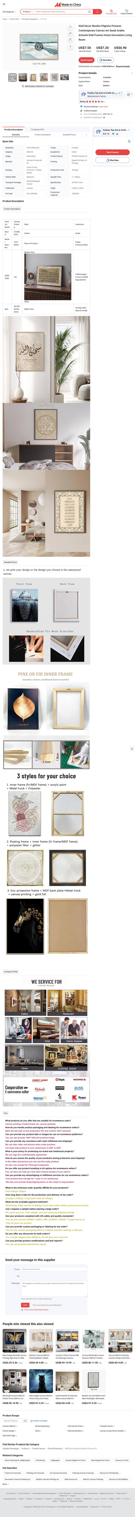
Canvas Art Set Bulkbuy (118, 1479)
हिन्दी (118, 1499)
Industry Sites (92, 1493)
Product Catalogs (39, 1420)
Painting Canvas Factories (83, 1473)
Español (29, 1499)
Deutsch (78, 1499)
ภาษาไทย (125, 1499)
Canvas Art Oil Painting (109, 1473)
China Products (24, 1493)
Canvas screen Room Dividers (112, 1431)
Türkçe (54, 1501)
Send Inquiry (87, 60)
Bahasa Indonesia (76, 1501)
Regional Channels (106, 1493)
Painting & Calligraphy (30, 19)
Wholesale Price (79, 1493)
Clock (37, 1431)
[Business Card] (129, 141)
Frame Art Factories (13, 1473)
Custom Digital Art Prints (75, 1460)
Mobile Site (63, 1496)
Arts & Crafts (14, 19)
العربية (97, 1499)
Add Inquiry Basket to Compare (39, 86)
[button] (81, 134)
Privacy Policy (107, 1507)
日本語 (111, 1499)
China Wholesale (65, 1493)
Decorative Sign (9, 1435)
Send (25, 1305)
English (21, 1499)
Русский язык (59, 1499)
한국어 (104, 1499)
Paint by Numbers (75, 1431)
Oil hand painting (42, 1426)
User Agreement (82, 1507)
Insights (73, 1496)
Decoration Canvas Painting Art (17, 1479)
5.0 (105, 134)
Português (38, 1499)
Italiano (69, 1499)
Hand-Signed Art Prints (100, 1460)
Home (5, 19)
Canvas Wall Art (9, 1426)
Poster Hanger (9, 1431)
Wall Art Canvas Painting (93, 1479)
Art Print (44, 19)
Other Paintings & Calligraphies (17, 1460)
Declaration (95, 1507)
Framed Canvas (106, 1426)
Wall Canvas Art (71, 1479)
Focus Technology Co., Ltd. (50, 1507)
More (5, 1484)
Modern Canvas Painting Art (47, 1479)
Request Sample (123, 66)
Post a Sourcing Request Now (35, 1309)
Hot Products (11, 1493)
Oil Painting (40, 1460)
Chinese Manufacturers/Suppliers (44, 1493)
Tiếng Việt (63, 1501)
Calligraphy (55, 1460)
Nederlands (88, 1499)
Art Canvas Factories (58, 1473)
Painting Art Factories (35, 1473)
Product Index (121, 1493)
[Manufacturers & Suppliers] (67, 4)
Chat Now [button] (107, 60)
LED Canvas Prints (75, 1426)
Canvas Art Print (122, 1460)
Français (48, 1499)
